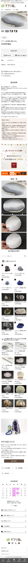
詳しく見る (14, 461)
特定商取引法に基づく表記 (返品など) (12, 71)
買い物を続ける (7, 76)
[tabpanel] (14, 20)
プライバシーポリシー (5, 554)
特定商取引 (5, 551)
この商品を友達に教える (9, 73)
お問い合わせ (8, 55)
